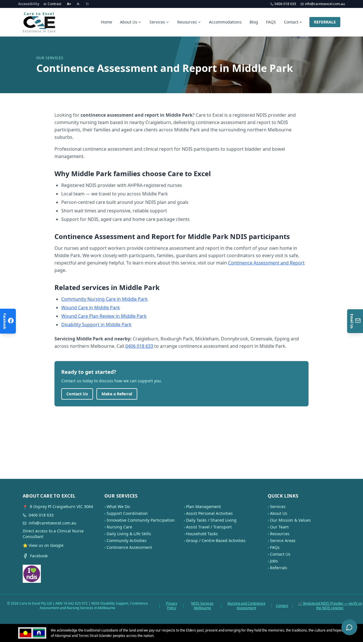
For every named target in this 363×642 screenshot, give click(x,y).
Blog (254, 22)
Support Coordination (127, 513)
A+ (69, 3)
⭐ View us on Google (43, 545)
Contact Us (77, 393)
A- (78, 3)
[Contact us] (349, 627)
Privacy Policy (171, 605)
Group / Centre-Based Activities (216, 540)
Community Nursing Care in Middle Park (104, 299)
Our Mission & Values (290, 520)
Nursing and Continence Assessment (246, 605)
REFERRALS (325, 22)
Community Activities (127, 540)
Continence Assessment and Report (266, 263)
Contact (291, 22)
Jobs (274, 561)
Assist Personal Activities (209, 513)
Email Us (351, 321)
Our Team (279, 527)
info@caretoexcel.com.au (325, 4)
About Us (128, 22)
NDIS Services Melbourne (202, 605)
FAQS (271, 22)
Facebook (39, 555)
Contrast (54, 3)
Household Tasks (202, 533)
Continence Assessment (129, 547)
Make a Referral (117, 393)
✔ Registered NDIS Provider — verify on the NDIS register (330, 605)
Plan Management (203, 506)
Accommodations (225, 22)
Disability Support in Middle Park (96, 324)
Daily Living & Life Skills (129, 533)
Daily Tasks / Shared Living (211, 520)
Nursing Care (119, 527)
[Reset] (87, 4)
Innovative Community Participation (141, 520)
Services (157, 22)
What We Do (118, 506)
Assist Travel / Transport (209, 527)
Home (106, 22)
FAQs (275, 547)
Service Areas (283, 540)
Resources (187, 22)
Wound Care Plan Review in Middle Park (104, 316)
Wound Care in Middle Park (90, 307)
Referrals (278, 567)
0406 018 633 (285, 4)
